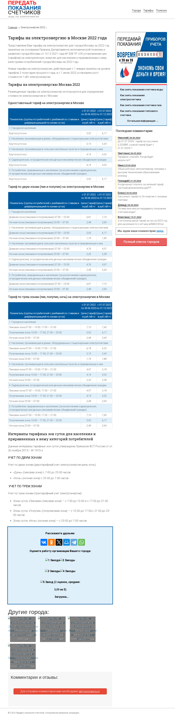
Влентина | (129, 217)
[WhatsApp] (81, 542)
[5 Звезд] (46, 582)
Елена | (127, 193)
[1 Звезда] (52, 560)
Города (136, 10)
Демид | (128, 205)
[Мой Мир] (66, 542)
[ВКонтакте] (44, 542)
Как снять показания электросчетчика (132, 97)
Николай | (129, 137)
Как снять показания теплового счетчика (139, 113)
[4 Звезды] (67, 571)
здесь (160, 231)
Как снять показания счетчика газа (140, 105)
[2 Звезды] (67, 560)
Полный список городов (141, 241)
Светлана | (129, 153)
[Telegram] (74, 542)
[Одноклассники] (51, 542)
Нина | (127, 165)
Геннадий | (129, 180)
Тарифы (148, 10)
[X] (59, 542)
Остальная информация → (142, 121)
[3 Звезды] (52, 571)
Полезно (161, 10)
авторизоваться (89, 691)
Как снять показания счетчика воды (141, 89)
